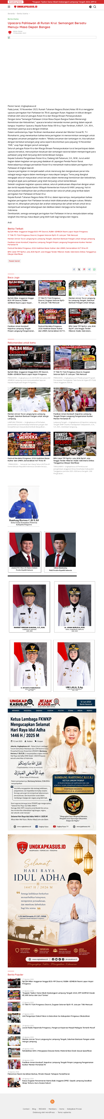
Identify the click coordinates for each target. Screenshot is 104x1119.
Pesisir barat (14, 261)
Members (53, 1109)
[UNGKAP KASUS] (25, 6)
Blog (34, 1109)
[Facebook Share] (74, 269)
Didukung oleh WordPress (44, 1112)
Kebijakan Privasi (74, 1109)
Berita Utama (13, 19)
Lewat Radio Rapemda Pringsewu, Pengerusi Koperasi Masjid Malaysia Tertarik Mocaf (58, 1028)
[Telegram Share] (89, 269)
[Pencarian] (94, 7)
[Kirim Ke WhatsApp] (94, 269)
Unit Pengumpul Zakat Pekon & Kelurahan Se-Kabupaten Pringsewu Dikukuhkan (56, 1016)
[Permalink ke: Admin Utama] (10, 32)
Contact (26, 1109)
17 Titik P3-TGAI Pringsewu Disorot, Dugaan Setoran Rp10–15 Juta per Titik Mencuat (43, 235)
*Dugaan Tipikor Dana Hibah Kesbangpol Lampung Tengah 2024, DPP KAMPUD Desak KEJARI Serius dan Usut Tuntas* (58, 994)
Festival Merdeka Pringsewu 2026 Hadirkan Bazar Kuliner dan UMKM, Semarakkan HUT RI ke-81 (48, 248)
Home (61, 1109)
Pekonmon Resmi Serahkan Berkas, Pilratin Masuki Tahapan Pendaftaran (39, 1074)
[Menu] (9, 7)
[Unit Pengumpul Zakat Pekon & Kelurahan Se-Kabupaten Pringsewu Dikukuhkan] (14, 1018)
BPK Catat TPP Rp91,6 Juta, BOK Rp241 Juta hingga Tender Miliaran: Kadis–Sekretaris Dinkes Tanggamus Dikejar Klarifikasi (52, 253)
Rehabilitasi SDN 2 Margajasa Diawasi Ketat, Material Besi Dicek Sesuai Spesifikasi (57, 1051)
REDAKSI (42, 1109)
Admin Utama (17, 31)
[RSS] (52, 1102)
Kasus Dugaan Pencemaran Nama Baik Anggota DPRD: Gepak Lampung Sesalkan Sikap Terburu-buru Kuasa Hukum (57, 1082)
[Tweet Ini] (79, 269)
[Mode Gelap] (90, 7)
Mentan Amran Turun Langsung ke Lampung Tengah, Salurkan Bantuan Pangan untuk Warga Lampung (51, 239)
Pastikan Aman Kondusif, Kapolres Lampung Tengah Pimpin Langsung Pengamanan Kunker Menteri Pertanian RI (50, 243)
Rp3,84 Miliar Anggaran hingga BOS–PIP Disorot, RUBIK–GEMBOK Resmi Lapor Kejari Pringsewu (48, 232)
